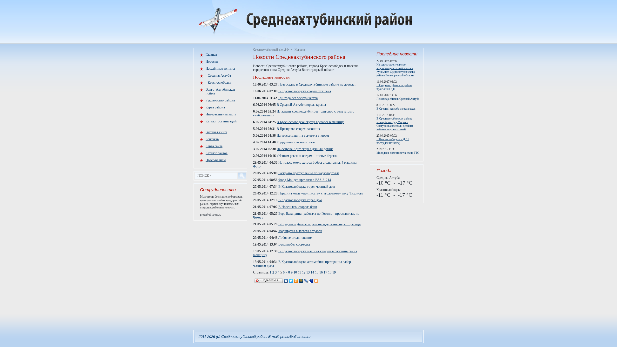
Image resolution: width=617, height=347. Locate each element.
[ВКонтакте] (285, 281)
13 (308, 272)
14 (312, 272)
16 (321, 272)
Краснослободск (219, 82)
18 (329, 272)
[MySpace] (311, 281)
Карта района (215, 107)
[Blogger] (316, 281)
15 (316, 272)
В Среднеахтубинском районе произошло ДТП (394, 87)
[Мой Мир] (301, 281)
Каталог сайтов (217, 153)
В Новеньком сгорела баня (297, 207)
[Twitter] (291, 281)
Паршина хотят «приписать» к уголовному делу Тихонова (320, 193)
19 (334, 272)
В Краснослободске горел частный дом (306, 186)
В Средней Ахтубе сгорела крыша (301, 105)
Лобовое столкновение (295, 238)
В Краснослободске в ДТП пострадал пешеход (392, 141)
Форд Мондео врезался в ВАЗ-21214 (304, 180)
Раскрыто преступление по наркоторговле (308, 173)
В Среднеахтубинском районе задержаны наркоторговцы (319, 224)
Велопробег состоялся (294, 244)
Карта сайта (214, 146)
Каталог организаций (221, 121)
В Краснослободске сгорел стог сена (304, 91)
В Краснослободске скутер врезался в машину (310, 122)
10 (295, 272)
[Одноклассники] (296, 281)
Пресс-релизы (216, 160)
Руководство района (220, 100)
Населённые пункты (220, 68)
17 (325, 272)
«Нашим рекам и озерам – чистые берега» (307, 156)
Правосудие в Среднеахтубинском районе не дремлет (317, 84)
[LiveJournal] (306, 281)
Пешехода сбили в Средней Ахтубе (397, 98)
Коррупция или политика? (296, 142)
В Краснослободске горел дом (300, 200)
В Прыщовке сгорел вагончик (298, 129)
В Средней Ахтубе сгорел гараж (395, 108)
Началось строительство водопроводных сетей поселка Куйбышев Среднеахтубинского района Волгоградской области (395, 70)
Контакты (212, 139)
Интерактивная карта (221, 114)
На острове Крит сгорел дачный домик (305, 149)
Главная (211, 54)
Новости (300, 49)
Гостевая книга (216, 132)
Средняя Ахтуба (219, 75)
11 (299, 272)
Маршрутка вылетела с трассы (300, 231)
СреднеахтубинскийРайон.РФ (271, 49)
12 (303, 272)
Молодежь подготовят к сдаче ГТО (397, 152)
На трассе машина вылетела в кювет (303, 135)
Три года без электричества (298, 98)
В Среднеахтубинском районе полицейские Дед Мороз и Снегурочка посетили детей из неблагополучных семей (394, 124)
